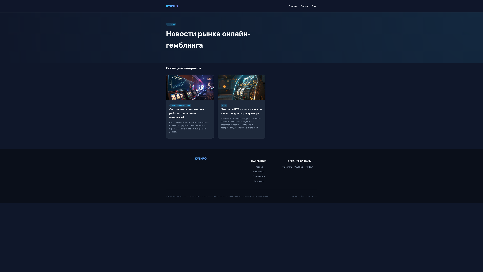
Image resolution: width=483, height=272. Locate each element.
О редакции (259, 176)
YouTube (298, 167)
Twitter (309, 167)
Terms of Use (311, 196)
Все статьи (258, 171)
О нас (314, 6)
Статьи (304, 6)
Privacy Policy (298, 196)
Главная (293, 6)
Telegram (287, 167)
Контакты (259, 181)
